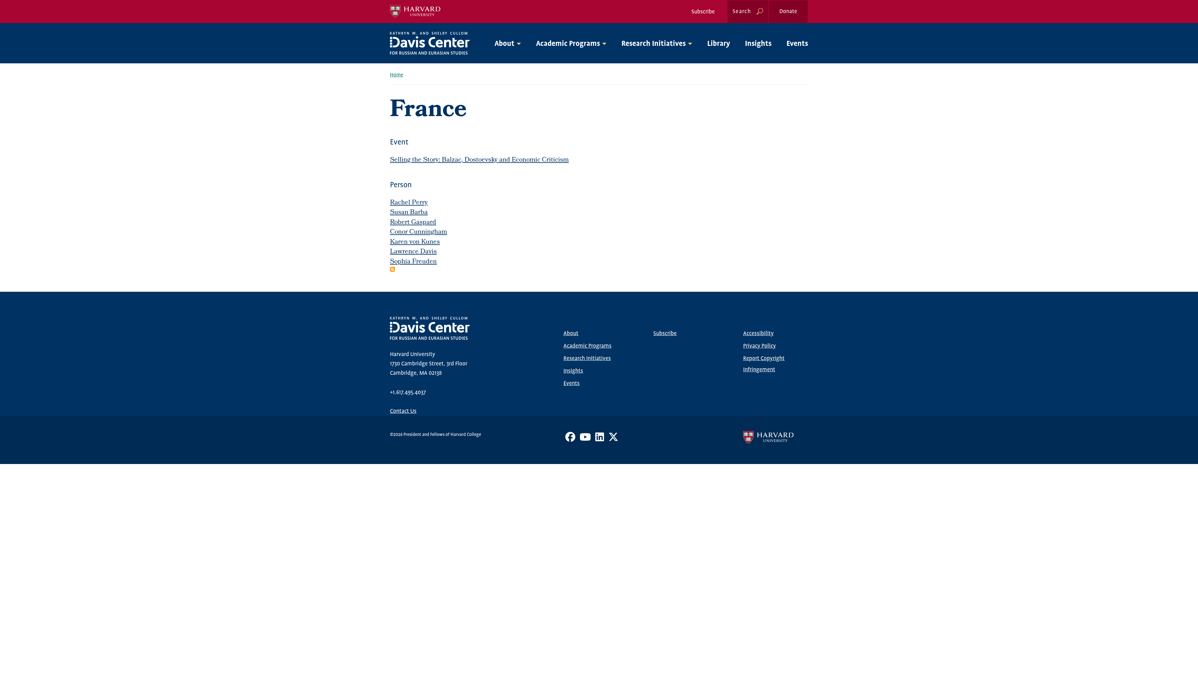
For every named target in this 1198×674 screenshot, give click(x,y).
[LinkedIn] (599, 439)
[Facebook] (570, 439)
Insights (758, 44)
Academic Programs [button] (568, 44)
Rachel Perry (409, 203)
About (570, 333)
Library (718, 44)
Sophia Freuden (413, 261)
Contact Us (403, 411)
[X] (613, 439)
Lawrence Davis (413, 252)
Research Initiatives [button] (653, 44)
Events (797, 44)
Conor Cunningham (418, 232)
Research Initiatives (587, 358)
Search (742, 11)
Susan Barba (409, 212)
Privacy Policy (759, 346)
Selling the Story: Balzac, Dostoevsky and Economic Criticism (479, 160)
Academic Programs (587, 346)
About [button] (504, 44)
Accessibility (758, 333)
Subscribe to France (392, 269)
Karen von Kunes (415, 242)
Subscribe (703, 12)
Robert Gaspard (413, 222)
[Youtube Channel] (585, 439)
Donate (788, 11)
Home (396, 75)
